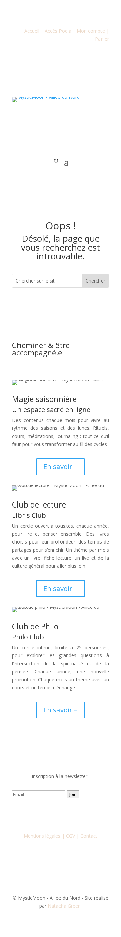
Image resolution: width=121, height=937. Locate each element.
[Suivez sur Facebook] (33, 814)
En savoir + (60, 466)
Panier (102, 39)
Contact (88, 836)
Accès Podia (58, 31)
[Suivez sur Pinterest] (87, 814)
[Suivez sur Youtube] (60, 814)
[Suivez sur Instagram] (47, 814)
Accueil (31, 31)
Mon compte (91, 31)
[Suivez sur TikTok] (74, 814)
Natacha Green (65, 906)
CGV (70, 836)
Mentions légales (42, 836)
